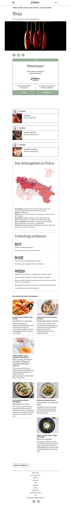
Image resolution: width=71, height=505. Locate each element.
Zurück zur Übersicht (21, 465)
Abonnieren (47, 92)
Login (24, 92)
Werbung (35, 485)
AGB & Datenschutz (35, 492)
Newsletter (35, 473)
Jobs (35, 483)
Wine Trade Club (35, 475)
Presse (35, 488)
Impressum (35, 490)
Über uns (35, 478)
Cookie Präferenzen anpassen (35, 497)
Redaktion (35, 480)
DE (56, 2)
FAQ (36, 495)
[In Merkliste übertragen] (23, 55)
